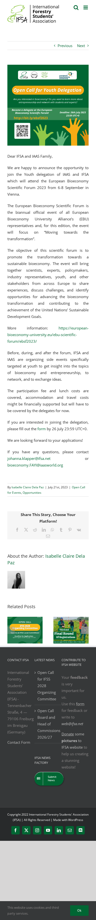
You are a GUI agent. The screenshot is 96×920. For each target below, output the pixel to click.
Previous (65, 45)
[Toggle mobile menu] (86, 7)
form (80, 703)
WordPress (75, 820)
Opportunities (32, 493)
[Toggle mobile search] (76, 7)
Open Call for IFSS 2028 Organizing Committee (46, 685)
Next (81, 45)
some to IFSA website (73, 740)
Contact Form (18, 742)
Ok (79, 910)
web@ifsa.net (72, 723)
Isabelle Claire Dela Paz (28, 487)
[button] (11, 630)
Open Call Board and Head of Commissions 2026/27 (48, 724)
